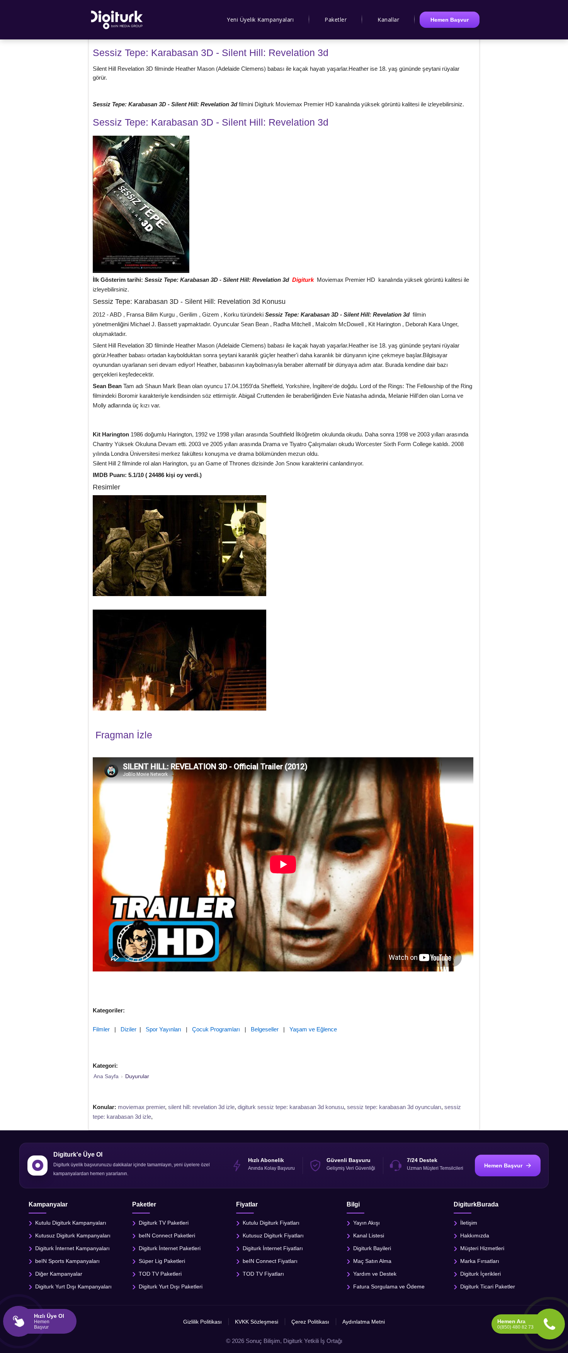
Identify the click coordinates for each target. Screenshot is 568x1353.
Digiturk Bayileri (372, 1248)
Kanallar (388, 19)
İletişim (468, 1222)
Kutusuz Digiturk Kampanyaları (73, 1235)
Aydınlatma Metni (363, 1322)
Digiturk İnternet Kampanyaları (72, 1248)
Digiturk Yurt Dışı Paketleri (170, 1286)
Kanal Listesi (368, 1235)
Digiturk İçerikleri (480, 1273)
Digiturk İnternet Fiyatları (273, 1248)
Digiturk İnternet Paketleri (170, 1248)
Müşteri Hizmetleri (482, 1248)
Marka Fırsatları (479, 1261)
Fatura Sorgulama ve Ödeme (389, 1286)
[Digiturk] (117, 19)
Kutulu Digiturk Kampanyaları (70, 1222)
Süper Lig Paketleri (162, 1261)
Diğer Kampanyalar (58, 1273)
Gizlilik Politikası (202, 1322)
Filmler (101, 1029)
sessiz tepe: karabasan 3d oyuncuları (394, 1107)
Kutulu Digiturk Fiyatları (271, 1222)
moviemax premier (141, 1107)
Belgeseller (265, 1029)
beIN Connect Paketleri (167, 1235)
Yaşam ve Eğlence (313, 1029)
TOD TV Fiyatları (263, 1273)
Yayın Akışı (366, 1222)
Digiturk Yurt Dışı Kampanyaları (73, 1286)
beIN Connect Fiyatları (270, 1261)
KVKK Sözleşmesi (256, 1322)
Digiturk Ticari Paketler (487, 1286)
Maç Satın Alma (372, 1261)
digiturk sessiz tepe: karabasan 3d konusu (291, 1107)
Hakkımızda (474, 1235)
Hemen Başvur (449, 20)
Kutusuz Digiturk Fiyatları (273, 1235)
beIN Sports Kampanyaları (67, 1261)
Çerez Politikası (310, 1322)
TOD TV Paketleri (160, 1273)
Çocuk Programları (216, 1029)
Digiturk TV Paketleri (164, 1222)
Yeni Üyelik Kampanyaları (260, 19)
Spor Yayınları (163, 1029)
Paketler (336, 19)
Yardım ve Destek (374, 1273)
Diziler (128, 1029)
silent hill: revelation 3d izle (201, 1107)
